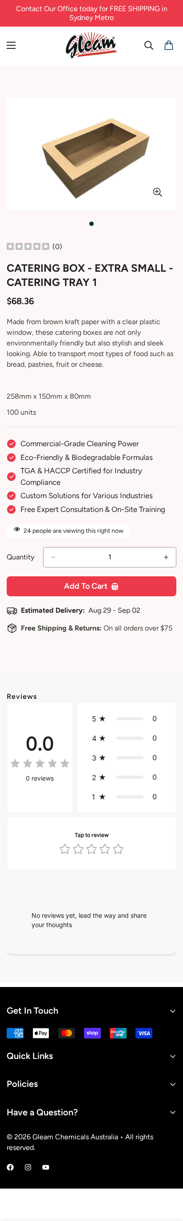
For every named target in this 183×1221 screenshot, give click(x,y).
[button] (126, 718)
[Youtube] (45, 1167)
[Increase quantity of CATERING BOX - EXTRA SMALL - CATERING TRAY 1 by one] (166, 557)
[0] (167, 45)
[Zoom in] (157, 192)
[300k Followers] (10, 1167)
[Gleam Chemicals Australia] (91, 45)
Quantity (20, 557)
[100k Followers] (28, 1167)
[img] (28, 247)
